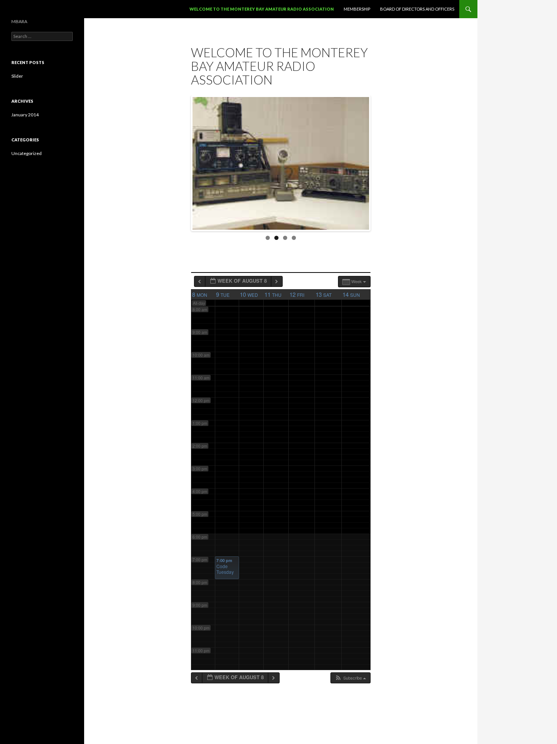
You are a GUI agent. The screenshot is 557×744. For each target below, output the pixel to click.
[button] (350, 678)
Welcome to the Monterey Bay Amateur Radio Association (261, 8)
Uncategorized (26, 153)
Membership (357, 8)
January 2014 (25, 114)
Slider (17, 76)
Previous (184, 161)
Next (377, 161)
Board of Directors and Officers (417, 8)
